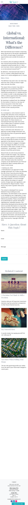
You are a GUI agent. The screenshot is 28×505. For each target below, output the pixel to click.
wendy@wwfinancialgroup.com (14, 499)
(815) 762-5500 (15, 484)
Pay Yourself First (8, 329)
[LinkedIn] (14, 501)
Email (2, 238)
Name (2, 230)
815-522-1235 (17, 485)
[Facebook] (12, 501)
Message (3, 247)
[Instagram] (16, 501)
